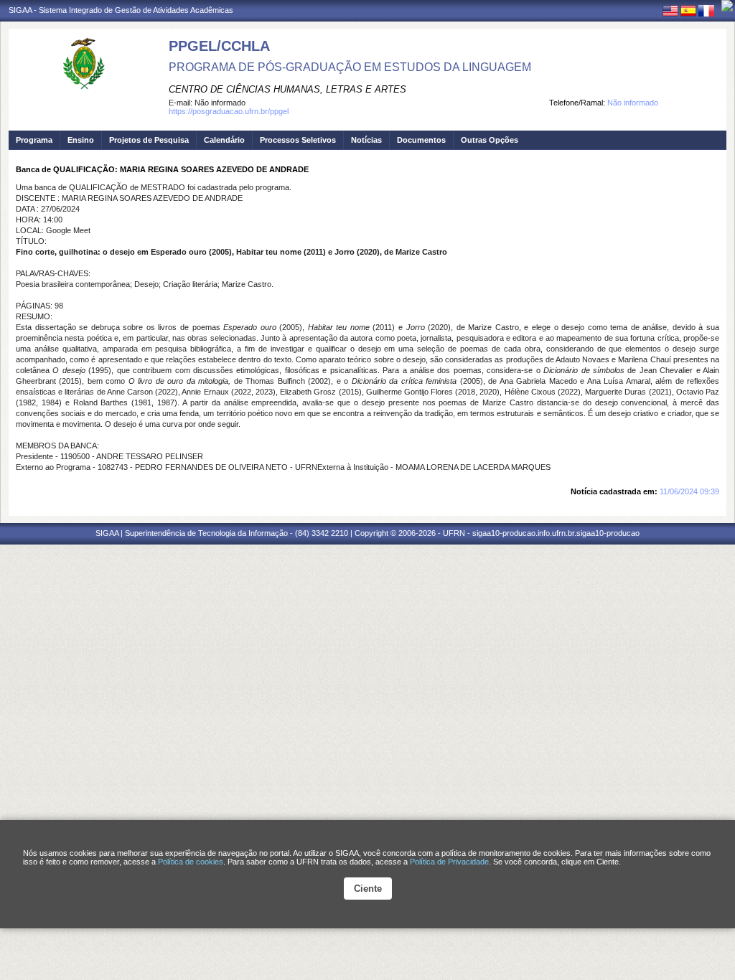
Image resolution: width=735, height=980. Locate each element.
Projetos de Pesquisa (149, 140)
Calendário (224, 140)
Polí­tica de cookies (190, 861)
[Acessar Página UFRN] (727, 5)
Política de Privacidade (449, 861)
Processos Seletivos (298, 140)
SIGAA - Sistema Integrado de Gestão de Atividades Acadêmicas (121, 10)
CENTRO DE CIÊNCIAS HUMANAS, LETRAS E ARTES (287, 89)
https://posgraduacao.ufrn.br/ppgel (229, 111)
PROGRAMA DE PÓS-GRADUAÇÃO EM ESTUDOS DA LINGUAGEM (350, 67)
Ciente (368, 888)
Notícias (366, 140)
